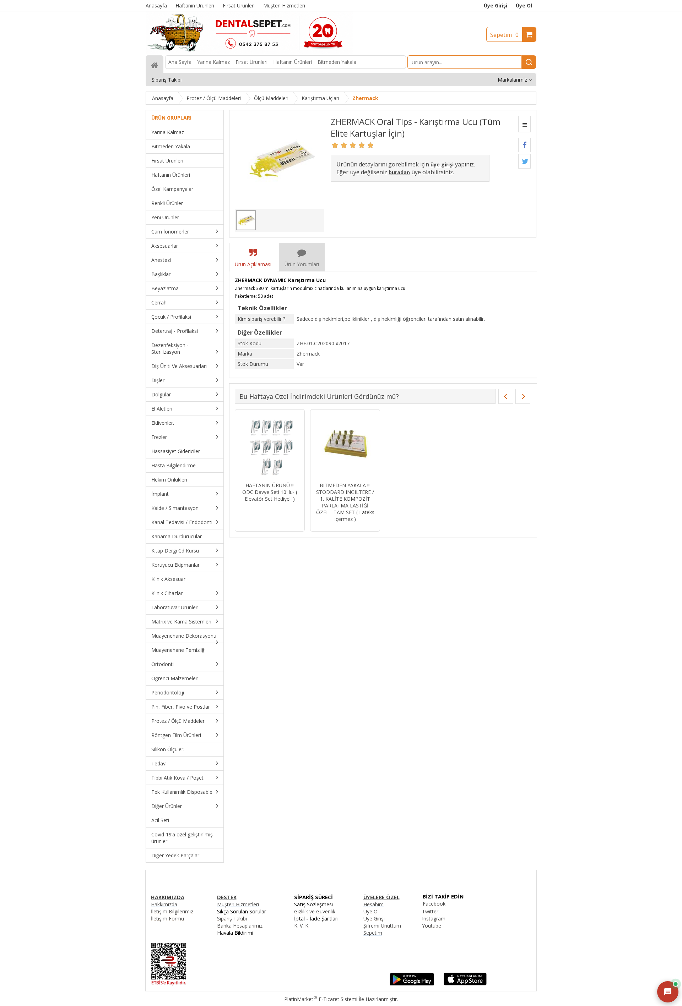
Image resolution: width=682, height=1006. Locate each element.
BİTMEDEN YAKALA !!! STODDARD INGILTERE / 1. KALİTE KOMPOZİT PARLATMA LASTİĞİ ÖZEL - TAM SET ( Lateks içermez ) (345, 502)
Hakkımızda (164, 904)
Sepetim (504, 35)
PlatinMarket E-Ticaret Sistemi (320, 999)
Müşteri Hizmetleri (238, 904)
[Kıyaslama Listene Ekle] (524, 124)
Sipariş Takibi (232, 918)
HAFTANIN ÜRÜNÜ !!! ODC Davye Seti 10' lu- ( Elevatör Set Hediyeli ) (269, 492)
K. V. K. (301, 925)
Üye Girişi (495, 5)
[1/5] (335, 145)
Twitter (430, 911)
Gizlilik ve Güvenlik (314, 911)
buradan (399, 172)
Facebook (434, 903)
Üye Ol (524, 5)
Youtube (431, 925)
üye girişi (442, 164)
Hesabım (373, 904)
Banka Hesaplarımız (239, 925)
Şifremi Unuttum (382, 925)
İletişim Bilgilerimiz (172, 911)
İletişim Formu (167, 918)
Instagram (433, 918)
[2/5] (339, 145)
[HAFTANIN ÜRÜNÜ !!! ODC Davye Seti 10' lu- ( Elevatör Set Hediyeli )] (269, 446)
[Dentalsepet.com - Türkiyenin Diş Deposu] (249, 52)
